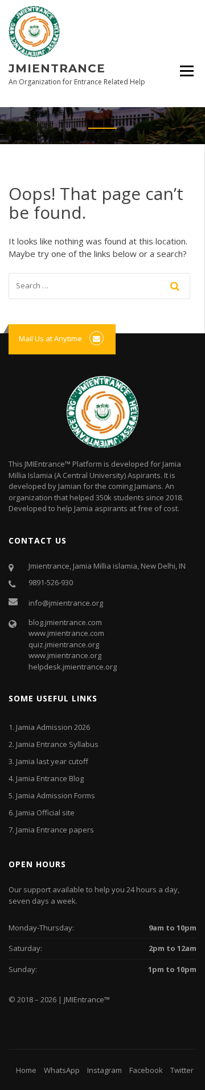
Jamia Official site (45, 812)
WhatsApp (62, 1070)
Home (26, 1070)
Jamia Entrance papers (55, 829)
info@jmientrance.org (65, 603)
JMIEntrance (57, 68)
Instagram (104, 1070)
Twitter (182, 1070)
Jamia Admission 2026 (53, 727)
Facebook (146, 1070)
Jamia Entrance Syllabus (57, 744)
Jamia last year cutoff (52, 761)
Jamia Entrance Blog (50, 778)
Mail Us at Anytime (50, 338)
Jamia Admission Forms (55, 795)
